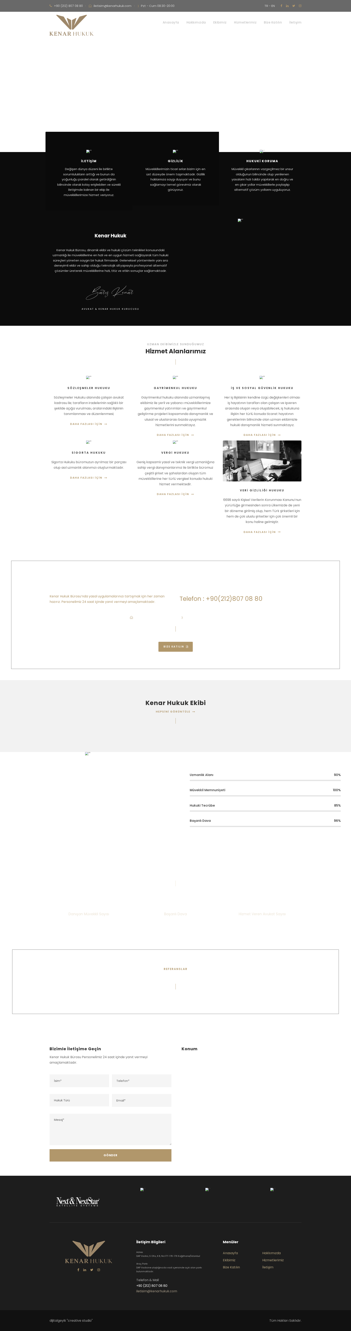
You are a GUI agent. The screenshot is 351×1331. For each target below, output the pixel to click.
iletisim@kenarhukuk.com (112, 6)
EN (273, 6)
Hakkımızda (196, 22)
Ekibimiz (220, 22)
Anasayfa (171, 22)
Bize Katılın (273, 22)
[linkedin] (287, 6)
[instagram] (300, 6)
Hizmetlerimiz (245, 22)
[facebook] (281, 6)
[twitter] (293, 6)
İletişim (295, 22)
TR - (267, 6)
